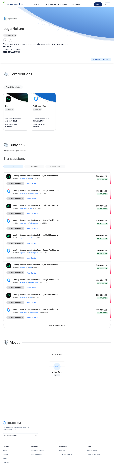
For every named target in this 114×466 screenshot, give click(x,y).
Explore (5, 454)
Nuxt (30, 178)
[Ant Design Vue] (35, 99)
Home (5, 450)
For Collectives (36, 454)
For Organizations (37, 450)
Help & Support (64, 450)
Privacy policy (92, 450)
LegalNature (23, 178)
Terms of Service (93, 454)
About (5, 458)
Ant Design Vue (33, 193)
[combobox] (20, 435)
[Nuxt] (8, 99)
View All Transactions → (57, 325)
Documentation (64, 454)
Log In (107, 4)
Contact (6, 462)
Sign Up (98, 4)
